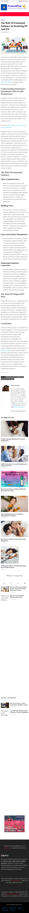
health (21, 377)
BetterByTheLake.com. (12, 894)
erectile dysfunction (12, 377)
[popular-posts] (4, 583)
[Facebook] (20, 1)
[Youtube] (22, 1)
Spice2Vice (20, 907)
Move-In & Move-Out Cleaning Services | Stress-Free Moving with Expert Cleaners (18, 588)
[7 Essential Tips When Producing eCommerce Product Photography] (5, 711)
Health (3, 20)
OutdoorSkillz (13, 908)
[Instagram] (27, 1)
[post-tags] (24, 583)
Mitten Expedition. (19, 407)
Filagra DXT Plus (6, 82)
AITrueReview (21, 908)
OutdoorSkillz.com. (16, 880)
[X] (24, 1)
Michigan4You (5, 908)
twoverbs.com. (7, 848)
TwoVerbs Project (12, 907)
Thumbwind (4, 907)
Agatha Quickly (6, 32)
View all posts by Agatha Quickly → (18, 411)
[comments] (18, 583)
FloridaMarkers (5, 910)
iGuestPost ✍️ (17, 6)
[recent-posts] (11, 583)
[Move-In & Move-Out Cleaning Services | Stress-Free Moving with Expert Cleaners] (5, 587)
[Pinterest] (26, 1)
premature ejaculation (7, 379)
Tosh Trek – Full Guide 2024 (8, 697)
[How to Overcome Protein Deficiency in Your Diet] (5, 596)
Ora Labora (12, 910)
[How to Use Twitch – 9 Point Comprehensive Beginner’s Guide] (5, 703)
